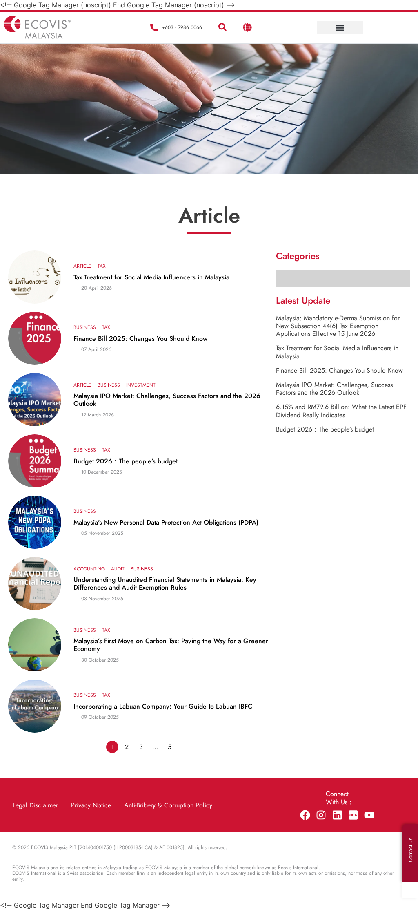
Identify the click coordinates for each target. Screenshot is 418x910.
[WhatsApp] (410, 890)
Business (84, 327)
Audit (118, 569)
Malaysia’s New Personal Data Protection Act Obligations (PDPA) (165, 522)
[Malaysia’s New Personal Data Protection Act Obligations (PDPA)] (34, 522)
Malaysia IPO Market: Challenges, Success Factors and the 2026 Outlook (166, 399)
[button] (222, 27)
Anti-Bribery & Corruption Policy (168, 805)
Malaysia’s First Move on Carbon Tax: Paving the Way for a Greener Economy (170, 645)
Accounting (89, 569)
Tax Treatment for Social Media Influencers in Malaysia (151, 277)
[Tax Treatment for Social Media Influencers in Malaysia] (34, 277)
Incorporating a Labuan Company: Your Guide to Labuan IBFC (162, 706)
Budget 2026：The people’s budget (125, 461)
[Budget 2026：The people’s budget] (34, 460)
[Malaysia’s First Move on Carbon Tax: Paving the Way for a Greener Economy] (34, 644)
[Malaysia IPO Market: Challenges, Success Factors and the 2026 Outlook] (34, 399)
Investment (141, 385)
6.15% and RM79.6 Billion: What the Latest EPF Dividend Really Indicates (341, 410)
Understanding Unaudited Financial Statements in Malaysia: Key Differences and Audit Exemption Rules (164, 583)
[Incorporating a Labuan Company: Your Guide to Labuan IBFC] (34, 706)
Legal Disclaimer (35, 805)
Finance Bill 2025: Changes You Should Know (140, 338)
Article (82, 266)
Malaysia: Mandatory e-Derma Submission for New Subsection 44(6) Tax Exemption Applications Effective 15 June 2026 (338, 325)
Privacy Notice (91, 805)
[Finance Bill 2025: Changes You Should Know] (34, 338)
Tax (102, 266)
